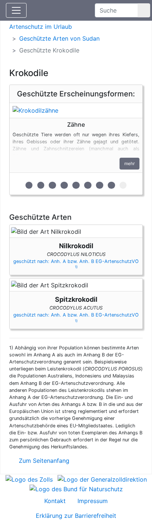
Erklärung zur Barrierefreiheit (76, 515)
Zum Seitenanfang (43, 460)
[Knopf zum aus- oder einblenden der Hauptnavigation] (16, 10)
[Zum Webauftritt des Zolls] (29, 478)
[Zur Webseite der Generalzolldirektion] (102, 478)
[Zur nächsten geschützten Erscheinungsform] (76, 110)
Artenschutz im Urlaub (40, 26)
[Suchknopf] (144, 10)
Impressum (92, 501)
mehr (129, 163)
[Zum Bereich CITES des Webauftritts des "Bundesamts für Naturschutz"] (76, 488)
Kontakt (55, 501)
